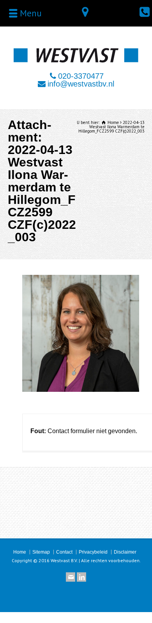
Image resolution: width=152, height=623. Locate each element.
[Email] (70, 577)
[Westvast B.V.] (76, 60)
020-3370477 (81, 76)
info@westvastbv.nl (81, 84)
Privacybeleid (93, 552)
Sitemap (41, 552)
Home (19, 552)
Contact (64, 552)
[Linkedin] (81, 577)
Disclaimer (125, 552)
